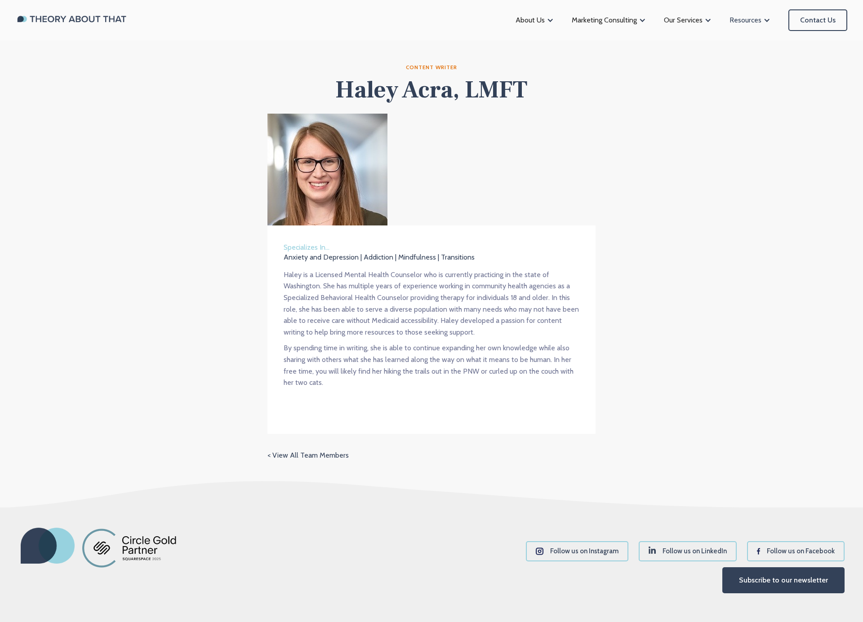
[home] (72, 20)
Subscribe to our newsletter (783, 580)
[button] (535, 20)
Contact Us (818, 20)
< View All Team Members (308, 455)
